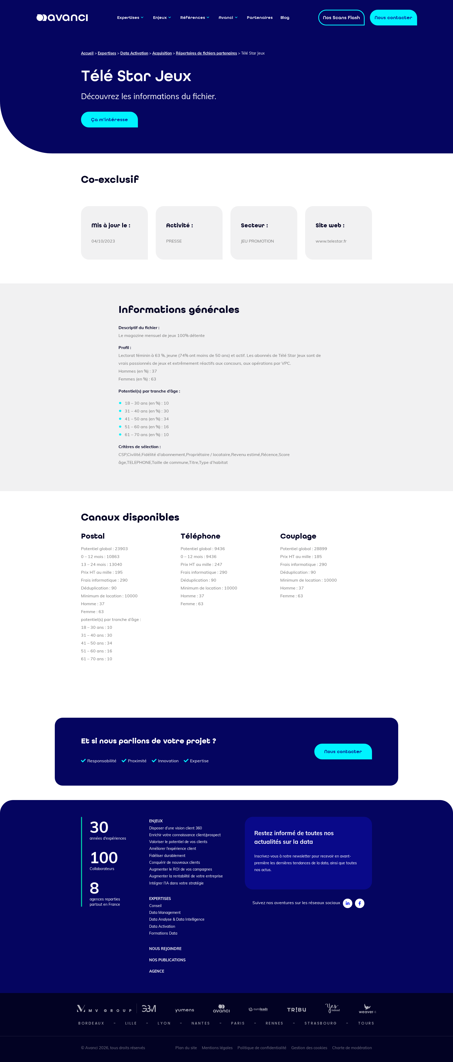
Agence (156, 971)
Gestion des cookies (309, 1047)
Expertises (128, 17)
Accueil (87, 53)
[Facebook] (359, 903)
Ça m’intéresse (109, 119)
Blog (285, 17)
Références (192, 17)
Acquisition (162, 53)
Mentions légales (217, 1047)
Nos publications (167, 960)
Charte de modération (352, 1047)
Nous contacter (343, 751)
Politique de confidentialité (262, 1047)
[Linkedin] (347, 903)
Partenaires (260, 17)
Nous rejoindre (165, 948)
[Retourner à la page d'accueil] (62, 17)
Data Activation (134, 53)
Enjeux (160, 17)
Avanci (226, 17)
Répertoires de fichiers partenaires (206, 53)
